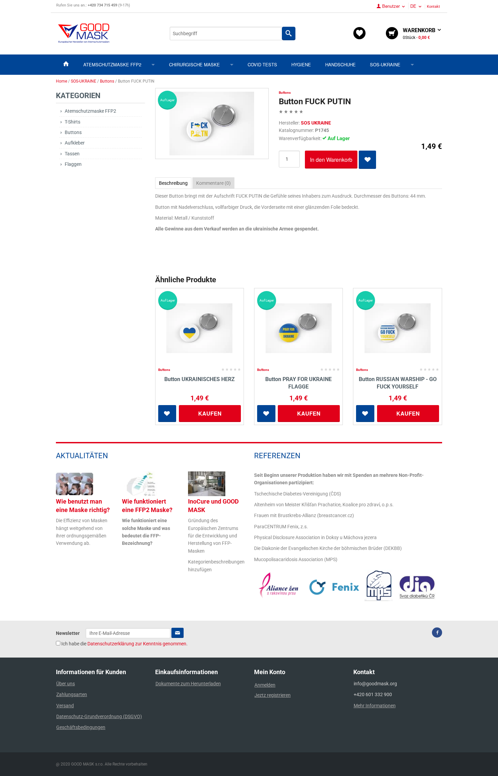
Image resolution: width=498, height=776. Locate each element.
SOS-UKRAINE (385, 64)
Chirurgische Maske (194, 64)
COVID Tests (262, 64)
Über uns (65, 683)
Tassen (72, 153)
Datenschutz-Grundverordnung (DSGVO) (99, 716)
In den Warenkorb (331, 159)
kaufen (210, 413)
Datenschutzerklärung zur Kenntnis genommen (136, 643)
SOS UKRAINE (316, 123)
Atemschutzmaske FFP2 (112, 64)
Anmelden (264, 685)
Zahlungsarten (71, 694)
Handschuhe (340, 64)
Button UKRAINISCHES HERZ (199, 379)
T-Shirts (72, 122)
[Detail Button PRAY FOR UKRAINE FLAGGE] (298, 328)
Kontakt (433, 6)
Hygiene (301, 64)
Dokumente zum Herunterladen (188, 683)
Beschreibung (173, 183)
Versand (65, 705)
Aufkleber (75, 143)
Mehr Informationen (375, 705)
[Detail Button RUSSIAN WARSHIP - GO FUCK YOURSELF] (397, 328)
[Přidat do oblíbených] (367, 160)
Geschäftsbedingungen (80, 727)
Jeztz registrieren (272, 695)
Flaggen (73, 164)
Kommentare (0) (213, 183)
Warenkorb (420, 33)
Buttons (73, 132)
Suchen (288, 33)
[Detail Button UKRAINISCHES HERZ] (199, 328)
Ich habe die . (124, 643)
